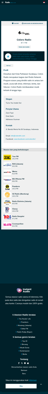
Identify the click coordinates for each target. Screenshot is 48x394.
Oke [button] (21, 386)
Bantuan (24, 370)
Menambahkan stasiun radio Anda (24, 367)
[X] (22, 363)
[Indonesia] (45, 2)
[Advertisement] (24, 13)
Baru (24, 373)
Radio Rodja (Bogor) (24, 332)
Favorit (16, 23)
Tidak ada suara (24, 47)
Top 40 (8, 65)
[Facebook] (19, 363)
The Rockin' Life (25, 319)
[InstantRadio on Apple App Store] (28, 363)
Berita (25, 354)
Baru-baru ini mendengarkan (33, 23)
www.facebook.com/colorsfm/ (25, 139)
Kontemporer (25, 351)
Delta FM (24, 329)
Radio (10, 2)
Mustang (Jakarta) (24, 325)
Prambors (24, 322)
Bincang (25, 344)
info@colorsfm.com (18, 136)
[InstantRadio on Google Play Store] (25, 363)
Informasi (33, 380)
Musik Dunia (24, 348)
